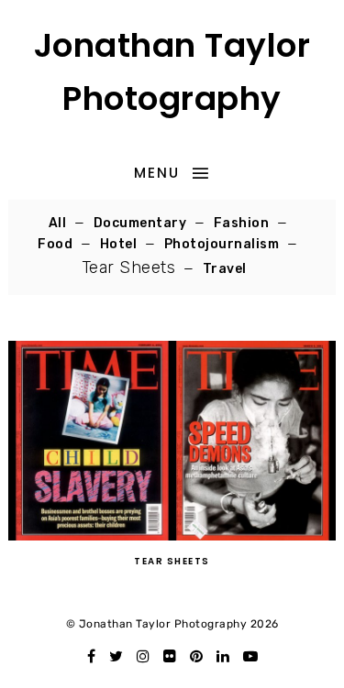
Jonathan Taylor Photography (172, 72)
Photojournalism (222, 244)
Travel (225, 269)
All (58, 223)
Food (55, 244)
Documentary (140, 223)
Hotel (119, 244)
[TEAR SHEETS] (171, 536)
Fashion (242, 223)
